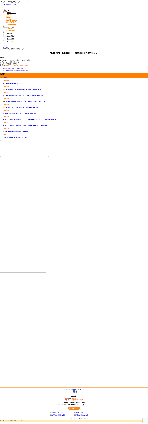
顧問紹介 (8, 19)
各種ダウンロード (11, 24)
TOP (8, 10)
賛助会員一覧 (10, 22)
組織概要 (8, 16)
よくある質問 (10, 39)
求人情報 (9, 33)
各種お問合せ (10, 36)
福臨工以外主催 (10, 30)
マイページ (10, 41)
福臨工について (11, 13)
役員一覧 (8, 17)
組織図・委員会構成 (11, 21)
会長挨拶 (8, 14)
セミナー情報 (10, 27)
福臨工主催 (9, 28)
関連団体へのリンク (83, 418)
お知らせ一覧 (3, 77)
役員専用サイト (73, 408)
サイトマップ (63, 418)
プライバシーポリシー (73, 418)
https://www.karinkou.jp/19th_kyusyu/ (17, 65)
